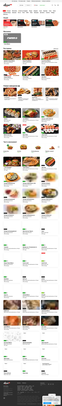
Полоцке (35, 400)
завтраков (19, 389)
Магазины (14, 10)
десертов (23, 389)
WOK (27, 12)
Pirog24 (43, 294)
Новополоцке (19, 400)
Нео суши (44, 326)
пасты (22, 388)
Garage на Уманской (46, 215)
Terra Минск (26, 118)
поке (25, 388)
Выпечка (5, 14)
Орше (23, 400)
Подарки (28, 1)
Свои (43, 231)
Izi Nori (43, 279)
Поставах (38, 400)
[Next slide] (59, 38)
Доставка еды (14, 1)
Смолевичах (19, 402)
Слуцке (36, 401)
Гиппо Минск (7, 44)
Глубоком (25, 397)
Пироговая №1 (45, 342)
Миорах (24, 399)
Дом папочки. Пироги (28, 231)
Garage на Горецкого (9, 215)
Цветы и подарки (23, 10)
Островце (25, 400)
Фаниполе (30, 402)
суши (33, 385)
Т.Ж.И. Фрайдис (8, 167)
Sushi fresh (44, 263)
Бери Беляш (34, 97)
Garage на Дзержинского (29, 215)
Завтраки (36, 12)
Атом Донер (6, 97)
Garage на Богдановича (28, 199)
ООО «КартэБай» (6, 386)
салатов (27, 389)
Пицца (30, 10)
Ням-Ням (44, 167)
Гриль (54, 10)
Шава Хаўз (25, 373)
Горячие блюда (7, 12)
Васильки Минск (8, 342)
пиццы (27, 385)
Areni (47, 97)
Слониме (33, 401)
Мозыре (27, 399)
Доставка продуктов (21, 385)
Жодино (39, 397)
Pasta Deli (44, 358)
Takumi (5, 118)
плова (31, 388)
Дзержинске (32, 397)
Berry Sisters (26, 326)
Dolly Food (6, 310)
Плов (31, 12)
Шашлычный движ (27, 342)
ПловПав (44, 373)
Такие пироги (26, 167)
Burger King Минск (27, 61)
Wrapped (20, 97)
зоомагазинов (31, 390)
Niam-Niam (25, 134)
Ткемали (6, 247)
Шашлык (14, 12)
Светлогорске (29, 401)
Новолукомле (35, 399)
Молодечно (30, 399)
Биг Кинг (19, 151)
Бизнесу (19, 382)
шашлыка (19, 388)
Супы (50, 10)
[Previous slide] (3, 38)
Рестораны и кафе (22, 1)
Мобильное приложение (36, 1)
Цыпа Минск (7, 326)
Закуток (6, 294)
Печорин (25, 358)
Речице (22, 401)
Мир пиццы (6, 358)
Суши (40, 10)
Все (4, 10)
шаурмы (30, 385)
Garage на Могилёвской (47, 118)
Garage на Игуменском (9, 183)
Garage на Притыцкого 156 (29, 183)
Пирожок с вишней (49, 151)
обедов (31, 389)
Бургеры (45, 10)
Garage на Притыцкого (47, 199)
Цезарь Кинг (6, 151)
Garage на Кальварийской (10, 231)
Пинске (32, 400)
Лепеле (36, 398)
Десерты (42, 12)
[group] (10, 24)
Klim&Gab (6, 279)
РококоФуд (25, 77)
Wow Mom (44, 77)
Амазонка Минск (46, 310)
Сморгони (23, 402)
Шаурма (36, 10)
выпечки (18, 390)
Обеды (52, 12)
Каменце (27, 398)
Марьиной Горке (19, 399)
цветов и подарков (24, 390)
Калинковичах (23, 398)
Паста (19, 12)
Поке (23, 12)
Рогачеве (25, 401)
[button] (3, 22)
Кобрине (30, 398)
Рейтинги (24, 382)
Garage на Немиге (46, 183)
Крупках (33, 398)
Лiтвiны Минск (26, 294)
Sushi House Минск (46, 61)
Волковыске (21, 397)
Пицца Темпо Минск (9, 263)
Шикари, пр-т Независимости (30, 247)
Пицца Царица (7, 77)
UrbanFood (44, 247)
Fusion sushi (26, 263)
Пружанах (18, 401)
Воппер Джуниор (35, 151)
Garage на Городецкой (9, 199)
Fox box (24, 310)
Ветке (18, 397)
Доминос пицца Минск (9, 61)
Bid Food (25, 279)
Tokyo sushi (44, 134)
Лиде (38, 398)
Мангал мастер (7, 134)
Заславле (18, 398)
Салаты (48, 12)
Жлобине (36, 397)
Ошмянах (29, 400)
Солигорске (27, 402)
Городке (28, 397)
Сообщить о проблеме (46, 1)
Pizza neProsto (7, 373)
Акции (9, 10)
